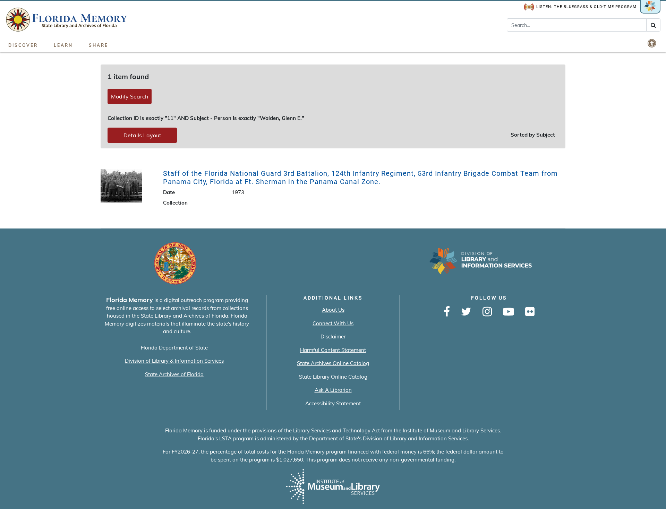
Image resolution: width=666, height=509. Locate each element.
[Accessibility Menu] (652, 43)
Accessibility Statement (333, 403)
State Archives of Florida (174, 374)
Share (98, 45)
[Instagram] (487, 312)
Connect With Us (333, 323)
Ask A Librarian (333, 390)
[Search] (653, 25)
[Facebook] (446, 312)
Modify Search (129, 96)
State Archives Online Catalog (333, 363)
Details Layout (142, 135)
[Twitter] (466, 312)
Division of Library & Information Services (174, 360)
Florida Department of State (174, 347)
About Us (333, 310)
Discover (23, 45)
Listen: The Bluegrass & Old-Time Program (586, 7)
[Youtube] (508, 312)
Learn (63, 45)
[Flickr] (530, 312)
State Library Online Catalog (333, 376)
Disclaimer (333, 336)
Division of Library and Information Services (415, 438)
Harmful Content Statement (333, 350)
